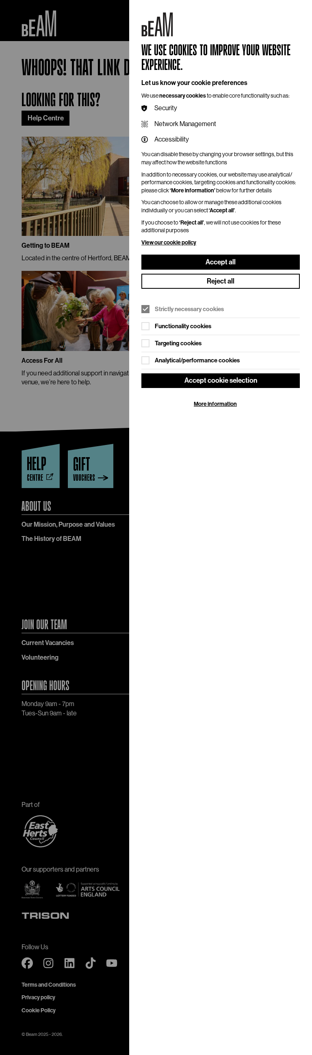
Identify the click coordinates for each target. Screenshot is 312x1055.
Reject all (220, 281)
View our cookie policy (168, 242)
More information (215, 404)
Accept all (221, 262)
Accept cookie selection (220, 380)
